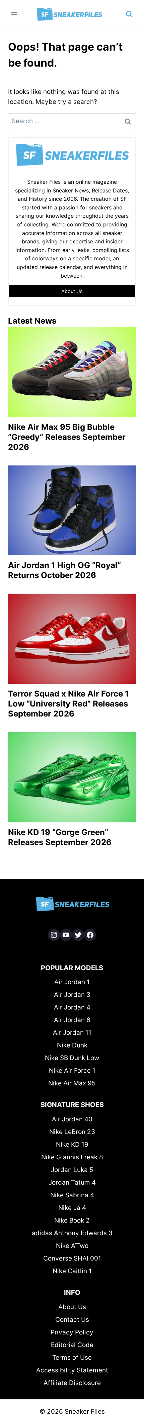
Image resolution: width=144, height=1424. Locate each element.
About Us (72, 1307)
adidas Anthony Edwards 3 (72, 1233)
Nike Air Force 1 (72, 1070)
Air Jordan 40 (72, 1119)
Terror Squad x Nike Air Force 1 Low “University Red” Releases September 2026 (68, 703)
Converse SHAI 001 (72, 1258)
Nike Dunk (72, 1045)
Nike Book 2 (72, 1220)
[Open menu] (14, 14)
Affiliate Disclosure (72, 1383)
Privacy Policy (72, 1332)
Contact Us (72, 1319)
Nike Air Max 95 (72, 1083)
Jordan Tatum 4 (72, 1182)
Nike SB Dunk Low (72, 1058)
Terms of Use (72, 1357)
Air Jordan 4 (72, 1007)
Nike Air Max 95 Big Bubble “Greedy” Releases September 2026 (67, 437)
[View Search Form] (129, 14)
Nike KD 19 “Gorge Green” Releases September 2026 (60, 837)
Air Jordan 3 (72, 994)
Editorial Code (72, 1345)
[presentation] (72, 372)
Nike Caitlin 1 (72, 1271)
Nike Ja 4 (72, 1208)
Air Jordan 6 (72, 1020)
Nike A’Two (72, 1246)
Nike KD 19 (72, 1144)
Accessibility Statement (72, 1370)
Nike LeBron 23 (72, 1132)
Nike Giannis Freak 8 (72, 1157)
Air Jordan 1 (72, 982)
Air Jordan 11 (72, 1032)
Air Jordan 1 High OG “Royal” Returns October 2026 (64, 570)
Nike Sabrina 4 (72, 1195)
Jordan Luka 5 (72, 1170)
